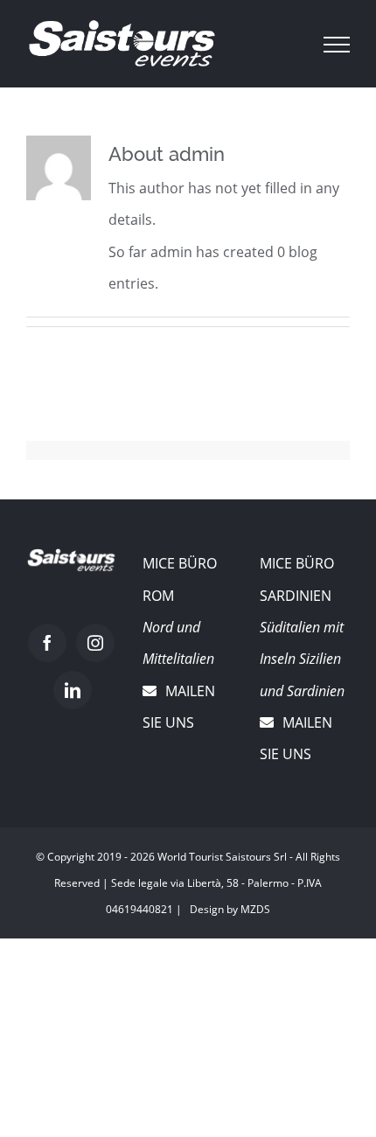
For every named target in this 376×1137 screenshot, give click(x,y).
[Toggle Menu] (337, 44)
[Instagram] (95, 643)
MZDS (255, 909)
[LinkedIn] (72, 690)
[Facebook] (47, 643)
